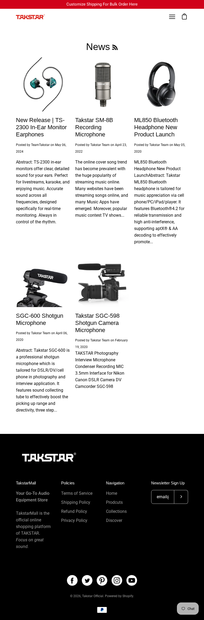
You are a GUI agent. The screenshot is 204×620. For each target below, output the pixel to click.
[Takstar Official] (30, 16)
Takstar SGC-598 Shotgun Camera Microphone (97, 322)
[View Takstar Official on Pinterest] (102, 580)
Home (111, 493)
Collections (116, 511)
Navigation (115, 483)
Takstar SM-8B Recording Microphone (94, 127)
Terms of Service (76, 493)
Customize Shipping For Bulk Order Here (102, 4)
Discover (114, 520)
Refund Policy (74, 511)
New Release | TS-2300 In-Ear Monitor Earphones (41, 127)
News (98, 46)
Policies (68, 483)
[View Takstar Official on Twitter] (87, 580)
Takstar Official (92, 596)
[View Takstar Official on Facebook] (72, 580)
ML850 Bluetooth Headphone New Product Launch (156, 127)
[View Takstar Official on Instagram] (117, 580)
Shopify (127, 596)
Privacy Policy (74, 520)
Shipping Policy (75, 502)
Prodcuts (114, 502)
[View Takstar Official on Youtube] (131, 580)
